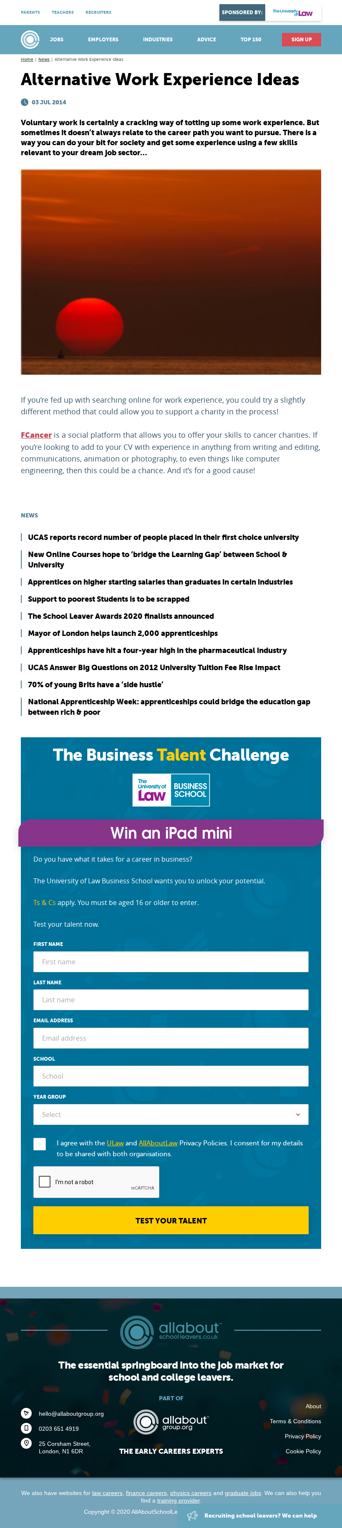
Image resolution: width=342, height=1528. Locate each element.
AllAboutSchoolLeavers (31, 39)
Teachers (63, 12)
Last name (47, 983)
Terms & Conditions (295, 1421)
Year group (49, 1097)
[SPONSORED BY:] (293, 13)
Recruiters (98, 12)
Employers (103, 40)
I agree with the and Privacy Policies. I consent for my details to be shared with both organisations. (180, 1149)
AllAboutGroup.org (171, 1422)
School (44, 1059)
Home (27, 59)
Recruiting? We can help (260, 1515)
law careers (107, 1493)
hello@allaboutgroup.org (71, 1413)
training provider (178, 1500)
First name (48, 944)
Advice (206, 40)
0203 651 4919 (59, 1428)
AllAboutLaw (158, 1143)
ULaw (115, 1143)
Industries (158, 40)
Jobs (56, 40)
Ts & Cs (44, 902)
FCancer (36, 435)
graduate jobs (243, 1493)
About (313, 1406)
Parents (30, 12)
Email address (53, 1021)
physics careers (190, 1493)
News (44, 59)
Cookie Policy (303, 1451)
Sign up (302, 40)
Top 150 (251, 40)
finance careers (146, 1493)
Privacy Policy (303, 1436)
